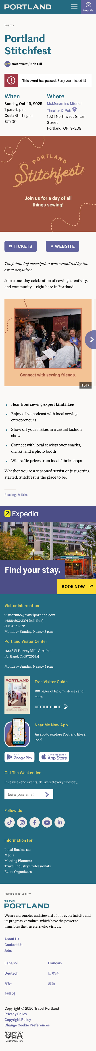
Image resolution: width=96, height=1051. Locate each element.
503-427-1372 (14, 626)
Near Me (88, 10)
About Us (11, 938)
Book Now (73, 586)
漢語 (51, 983)
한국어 (9, 993)
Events (9, 25)
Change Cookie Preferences (27, 1025)
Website (65, 246)
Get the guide (48, 706)
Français (55, 963)
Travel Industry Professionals (27, 866)
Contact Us (13, 944)
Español (11, 963)
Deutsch (11, 973)
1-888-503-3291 (16, 620)
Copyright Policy (17, 1019)
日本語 (53, 973)
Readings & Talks (15, 494)
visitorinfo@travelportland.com (29, 615)
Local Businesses (17, 849)
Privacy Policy (15, 1013)
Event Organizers (18, 872)
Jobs (8, 950)
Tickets (23, 246)
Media (9, 855)
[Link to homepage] (27, 7)
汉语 (8, 983)
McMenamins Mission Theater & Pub (64, 107)
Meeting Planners (18, 861)
